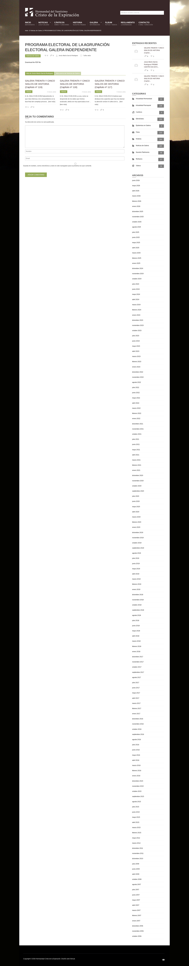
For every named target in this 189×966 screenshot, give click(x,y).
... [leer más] (51, 102)
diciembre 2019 (137, 532)
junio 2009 (136, 869)
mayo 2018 (136, 631)
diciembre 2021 (137, 424)
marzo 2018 (136, 641)
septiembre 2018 (138, 610)
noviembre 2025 (138, 217)
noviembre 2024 (138, 274)
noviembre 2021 (138, 429)
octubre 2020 (136, 486)
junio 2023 (136, 341)
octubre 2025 (136, 222)
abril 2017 (135, 698)
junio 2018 (136, 626)
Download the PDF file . (33, 62)
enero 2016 (136, 776)
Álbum (111, 24)
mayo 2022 (136, 398)
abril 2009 (135, 874)
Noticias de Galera (36, 30)
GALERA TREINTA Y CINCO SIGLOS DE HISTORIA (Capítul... (154, 50)
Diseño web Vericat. (68, 959)
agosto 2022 (136, 382)
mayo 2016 (136, 755)
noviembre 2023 (138, 325)
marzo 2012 (136, 843)
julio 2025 (135, 232)
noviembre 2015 (138, 786)
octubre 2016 (136, 729)
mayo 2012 (136, 838)
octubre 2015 (136, 791)
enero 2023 (136, 367)
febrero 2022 (136, 413)
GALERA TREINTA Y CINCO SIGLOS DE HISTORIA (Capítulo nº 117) (110, 83)
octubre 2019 (136, 543)
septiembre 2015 (138, 796)
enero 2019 (136, 589)
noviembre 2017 (138, 662)
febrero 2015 (136, 833)
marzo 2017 (136, 703)
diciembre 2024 (137, 268)
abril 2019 (135, 574)
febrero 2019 (136, 584)
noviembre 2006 (138, 931)
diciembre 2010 (137, 858)
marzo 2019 (136, 579)
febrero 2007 (136, 915)
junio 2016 (136, 750)
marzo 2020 (136, 517)
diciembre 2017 (137, 657)
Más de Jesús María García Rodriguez (39, 73)
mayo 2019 (136, 569)
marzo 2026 (136, 196)
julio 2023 (135, 336)
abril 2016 (135, 760)
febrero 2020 (136, 522)
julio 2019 (135, 558)
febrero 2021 (136, 465)
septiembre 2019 (138, 548)
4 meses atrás (121, 92)
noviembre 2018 (138, 600)
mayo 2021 (136, 450)
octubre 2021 (136, 434)
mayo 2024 (136, 294)
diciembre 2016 (137, 719)
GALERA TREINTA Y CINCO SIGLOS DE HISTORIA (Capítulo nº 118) (75, 83)
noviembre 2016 (138, 724)
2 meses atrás (51, 92)
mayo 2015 (136, 817)
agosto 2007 (136, 884)
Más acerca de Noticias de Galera (68, 73)
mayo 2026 (136, 186)
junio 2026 (136, 180)
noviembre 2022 (138, 377)
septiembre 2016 (138, 734)
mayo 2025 (136, 242)
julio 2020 (135, 496)
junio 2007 (136, 895)
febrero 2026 (136, 201)
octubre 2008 (136, 879)
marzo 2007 (136, 910)
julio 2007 (135, 890)
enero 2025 (136, 263)
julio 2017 (135, 683)
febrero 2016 (136, 770)
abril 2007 (135, 905)
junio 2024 (136, 289)
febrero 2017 (136, 708)
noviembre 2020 (138, 481)
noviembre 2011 (137, 853)
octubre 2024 (136, 279)
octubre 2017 (136, 667)
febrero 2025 (136, 258)
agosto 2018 (136, 615)
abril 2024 (135, 299)
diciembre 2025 (137, 211)
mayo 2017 (136, 693)
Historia (79, 24)
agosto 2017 (136, 677)
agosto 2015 (136, 802)
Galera (94, 24)
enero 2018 (136, 651)
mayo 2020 (136, 507)
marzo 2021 (136, 460)
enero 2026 (136, 206)
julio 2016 (135, 745)
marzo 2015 (136, 827)
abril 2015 (135, 822)
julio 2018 (135, 620)
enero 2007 (136, 921)
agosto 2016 (136, 739)
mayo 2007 (136, 900)
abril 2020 (135, 512)
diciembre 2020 (137, 475)
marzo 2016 (136, 765)
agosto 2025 (136, 227)
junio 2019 (136, 563)
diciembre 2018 (137, 595)
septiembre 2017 (138, 672)
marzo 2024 (136, 305)
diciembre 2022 (137, 372)
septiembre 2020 (138, 491)
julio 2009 (135, 864)
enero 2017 (136, 714)
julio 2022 (135, 387)
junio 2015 (136, 812)
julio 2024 (135, 284)
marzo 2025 (136, 253)
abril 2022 (135, 403)
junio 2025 (136, 237)
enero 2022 (136, 418)
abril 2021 (135, 455)
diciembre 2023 (137, 320)
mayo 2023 (136, 346)
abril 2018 (135, 636)
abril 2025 (135, 248)
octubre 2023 (136, 330)
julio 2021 (135, 439)
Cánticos (61, 24)
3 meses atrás (86, 92)
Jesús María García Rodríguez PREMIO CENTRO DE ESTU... (151, 64)
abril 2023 (135, 351)
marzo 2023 (136, 356)
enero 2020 (136, 527)
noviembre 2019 (138, 538)
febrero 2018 (136, 646)
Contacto (146, 24)
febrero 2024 (136, 310)
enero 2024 (136, 315)
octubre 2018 (136, 605)
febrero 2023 (136, 361)
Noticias (43, 24)
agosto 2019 (136, 553)
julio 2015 (135, 807)
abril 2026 (135, 191)
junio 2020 (136, 501)
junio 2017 (136, 688)
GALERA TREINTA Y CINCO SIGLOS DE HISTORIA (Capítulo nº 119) (40, 83)
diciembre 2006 (137, 926)
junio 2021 (136, 444)
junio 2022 (136, 393)
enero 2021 (136, 470)
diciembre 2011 (137, 848)
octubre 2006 (136, 936)
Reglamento (128, 24)
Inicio (30, 24)
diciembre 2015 (137, 781)
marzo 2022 (136, 408)
